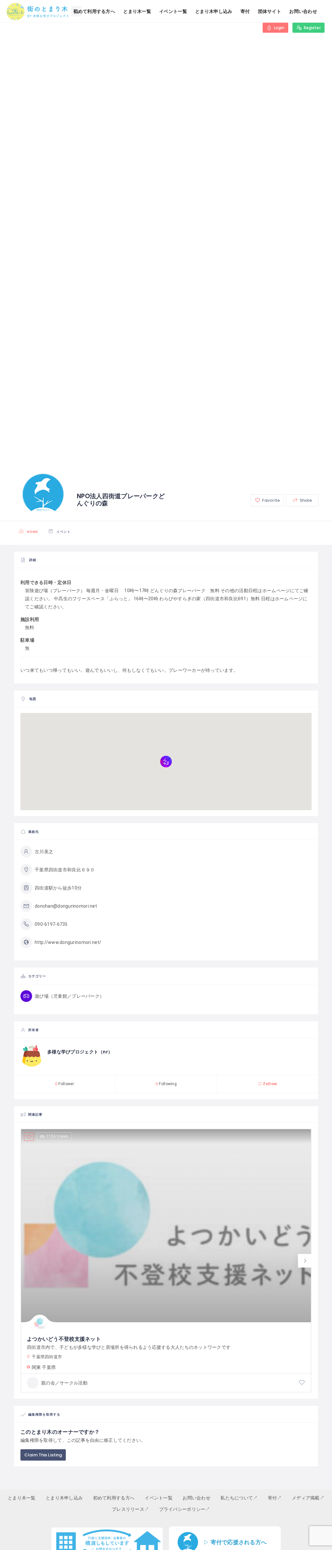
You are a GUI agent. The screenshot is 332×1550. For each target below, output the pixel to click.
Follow (269, 1083)
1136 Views (57, 1136)
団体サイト (269, 11)
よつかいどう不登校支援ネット (64, 1339)
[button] (305, 1261)
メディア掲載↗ (308, 1497)
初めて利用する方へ (94, 11)
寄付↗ (275, 1497)
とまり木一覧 (137, 11)
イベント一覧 (173, 11)
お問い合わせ (303, 11)
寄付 (245, 11)
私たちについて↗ (238, 1497)
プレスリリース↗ (130, 1509)
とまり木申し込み (213, 11)
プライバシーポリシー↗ (184, 1509)
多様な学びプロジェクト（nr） (80, 1052)
